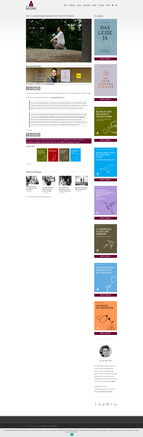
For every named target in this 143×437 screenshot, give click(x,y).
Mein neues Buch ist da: (33, 66)
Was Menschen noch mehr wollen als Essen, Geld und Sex (31, 188)
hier (89, 93)
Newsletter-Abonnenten (106, 391)
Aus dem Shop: (30, 146)
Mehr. (113, 381)
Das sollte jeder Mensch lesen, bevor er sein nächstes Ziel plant (48, 189)
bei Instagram (50, 84)
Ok (72, 434)
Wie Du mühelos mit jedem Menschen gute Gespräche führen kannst (65, 189)
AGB (49, 426)
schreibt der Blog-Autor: (58, 97)
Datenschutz (54, 426)
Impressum (45, 426)
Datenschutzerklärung (71, 432)
